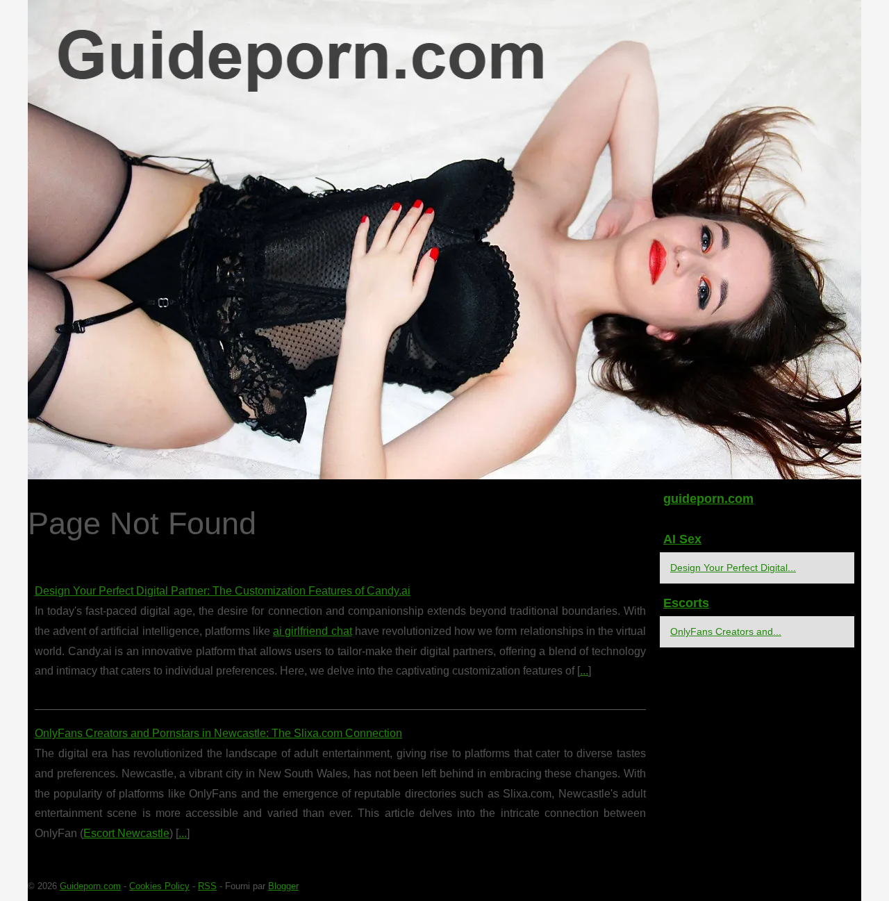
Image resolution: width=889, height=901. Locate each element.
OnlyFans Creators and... (725, 631)
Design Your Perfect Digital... (733, 567)
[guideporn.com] (444, 239)
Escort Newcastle (126, 833)
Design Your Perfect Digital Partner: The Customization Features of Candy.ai (222, 591)
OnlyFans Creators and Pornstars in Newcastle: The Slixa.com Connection (218, 733)
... (584, 671)
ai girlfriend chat (312, 631)
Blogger (283, 886)
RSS (207, 886)
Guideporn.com (90, 886)
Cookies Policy (159, 886)
